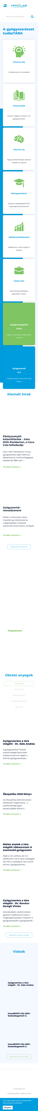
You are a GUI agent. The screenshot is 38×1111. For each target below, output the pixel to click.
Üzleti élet (19, 707)
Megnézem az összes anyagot (19, 935)
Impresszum (19, 1089)
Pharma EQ (19, 683)
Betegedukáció (19, 695)
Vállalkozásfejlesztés (19, 701)
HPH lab (19, 5)
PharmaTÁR (19, 689)
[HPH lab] (19, 1079)
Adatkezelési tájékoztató (19, 1093)
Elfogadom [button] (7, 1107)
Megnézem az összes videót (19, 1056)
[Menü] (5, 5)
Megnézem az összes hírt (19, 547)
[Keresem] (32, 16)
